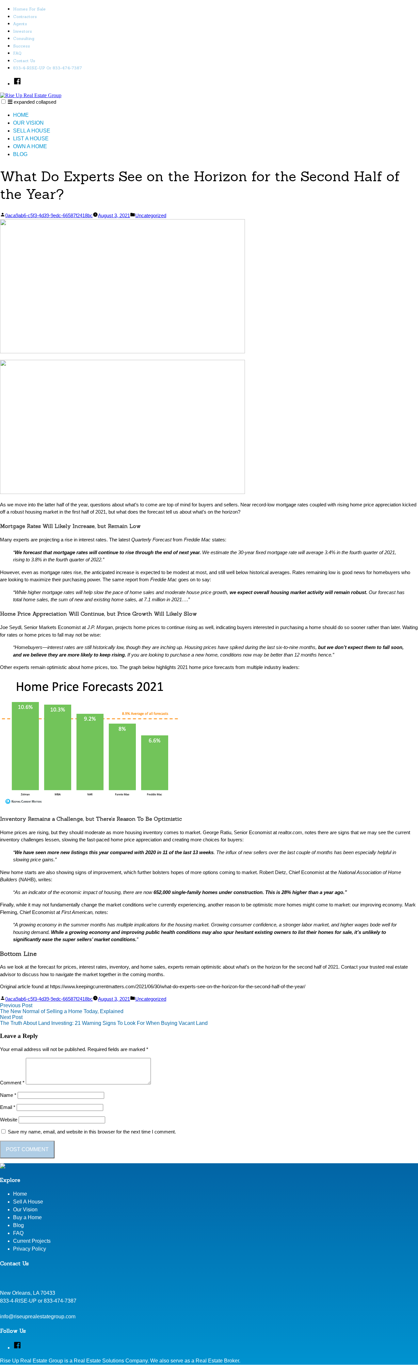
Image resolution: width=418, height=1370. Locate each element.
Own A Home (30, 146)
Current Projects (32, 1241)
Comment (12, 1082)
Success (21, 46)
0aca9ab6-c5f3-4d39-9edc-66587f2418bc (49, 215)
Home (21, 115)
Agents (20, 23)
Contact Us (24, 60)
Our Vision (28, 123)
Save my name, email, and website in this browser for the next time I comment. (92, 1131)
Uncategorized (150, 215)
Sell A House (31, 130)
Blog (20, 154)
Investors (22, 31)
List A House (31, 138)
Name (8, 1095)
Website (8, 1119)
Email (7, 1107)
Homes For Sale (29, 9)
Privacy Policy (29, 1249)
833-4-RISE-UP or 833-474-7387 (47, 67)
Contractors (25, 16)
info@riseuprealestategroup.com (37, 1316)
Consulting (23, 38)
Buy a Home (27, 1217)
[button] (3, 101)
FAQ (17, 53)
